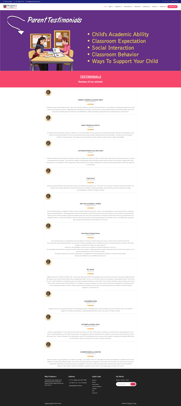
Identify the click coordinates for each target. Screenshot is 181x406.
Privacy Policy (95, 384)
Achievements (127, 6)
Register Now (172, 6)
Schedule (94, 388)
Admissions (146, 6)
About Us (94, 380)
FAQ (93, 391)
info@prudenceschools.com (34, 1)
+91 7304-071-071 (19, 1)
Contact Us (163, 6)
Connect (154, 6)
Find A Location (8, 1)
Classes (94, 382)
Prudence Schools (49, 403)
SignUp (133, 384)
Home (105, 6)
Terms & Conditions (96, 386)
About (110, 6)
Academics (118, 6)
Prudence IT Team (132, 403)
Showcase (137, 6)
